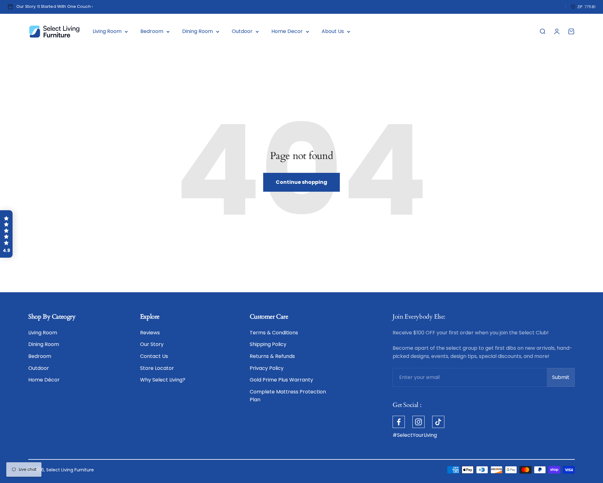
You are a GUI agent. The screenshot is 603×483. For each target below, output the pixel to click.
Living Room (107, 31)
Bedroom (151, 31)
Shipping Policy (268, 344)
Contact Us (154, 356)
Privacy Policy (267, 368)
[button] (6, 234)
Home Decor (287, 31)
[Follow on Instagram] (418, 422)
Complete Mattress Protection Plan (288, 395)
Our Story (152, 344)
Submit (563, 379)
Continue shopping (301, 182)
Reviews (150, 332)
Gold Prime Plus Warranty (281, 379)
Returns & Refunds (272, 356)
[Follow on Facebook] (398, 422)
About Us (333, 31)
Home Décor (44, 379)
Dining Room (197, 31)
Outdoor (242, 31)
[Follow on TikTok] (438, 422)
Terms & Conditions (274, 332)
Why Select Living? (162, 379)
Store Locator (157, 368)
